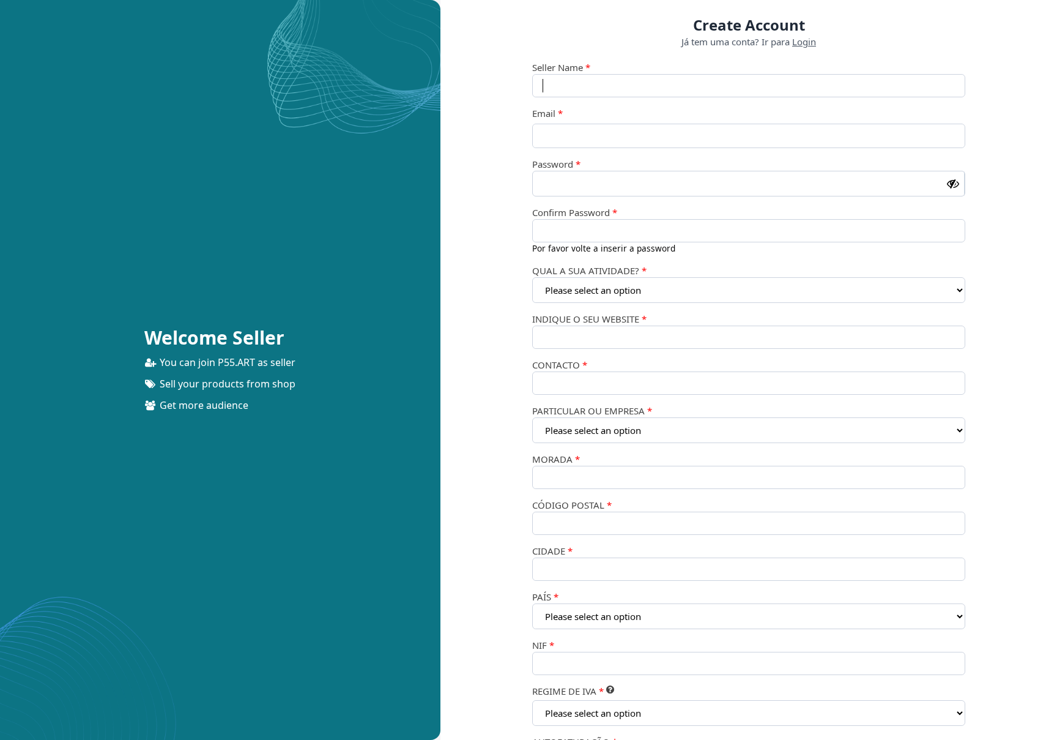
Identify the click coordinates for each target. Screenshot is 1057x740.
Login (804, 42)
